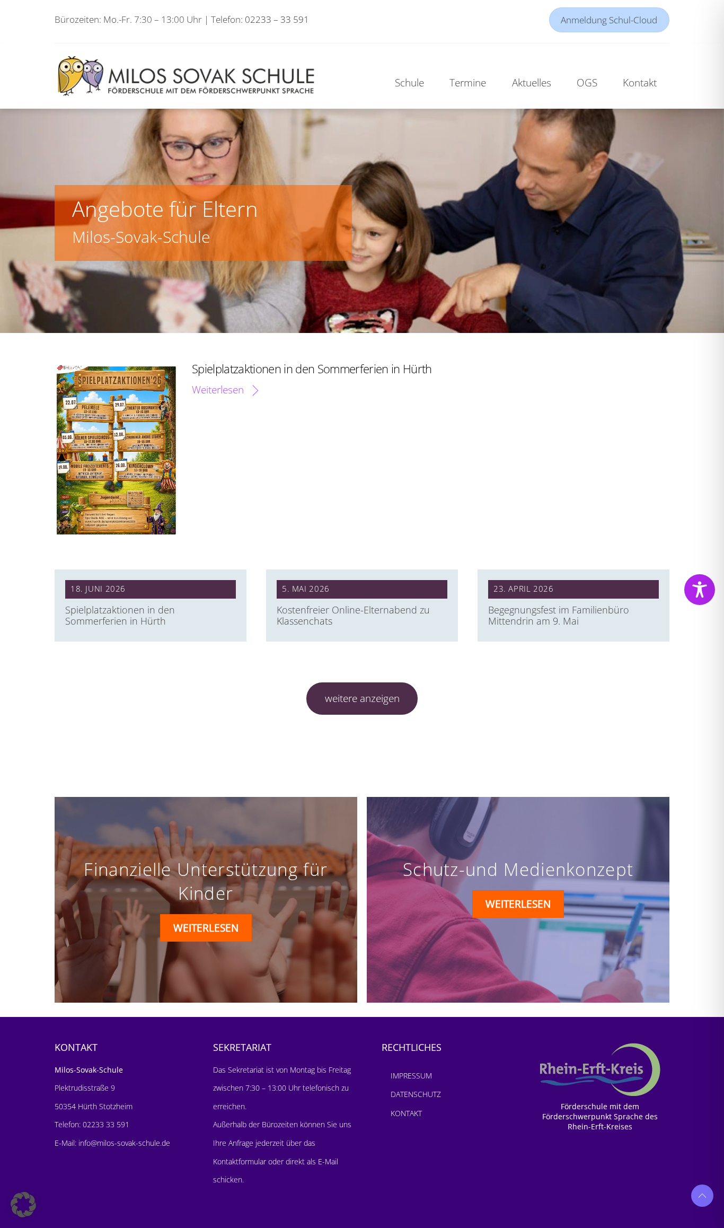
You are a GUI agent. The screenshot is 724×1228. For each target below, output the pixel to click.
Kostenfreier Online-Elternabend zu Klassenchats (353, 615)
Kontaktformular (240, 1161)
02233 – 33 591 (277, 19)
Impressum (411, 1076)
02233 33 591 (105, 1124)
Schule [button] (409, 82)
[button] (23, 1204)
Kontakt (406, 1113)
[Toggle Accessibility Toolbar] (699, 589)
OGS (587, 82)
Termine (467, 82)
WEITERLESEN (206, 927)
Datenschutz (416, 1094)
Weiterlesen (218, 389)
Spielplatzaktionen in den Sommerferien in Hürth (312, 368)
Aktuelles (531, 82)
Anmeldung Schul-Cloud (609, 20)
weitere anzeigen (362, 698)
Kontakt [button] (640, 82)
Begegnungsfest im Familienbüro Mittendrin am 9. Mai (558, 615)
